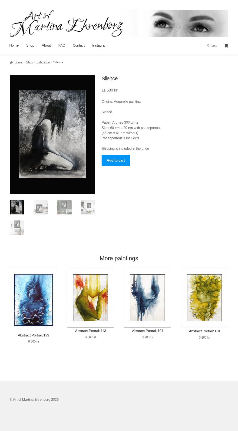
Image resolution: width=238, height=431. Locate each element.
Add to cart (116, 160)
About (46, 45)
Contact (79, 45)
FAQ (61, 45)
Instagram (100, 45)
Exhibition (43, 62)
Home (14, 45)
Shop (30, 45)
